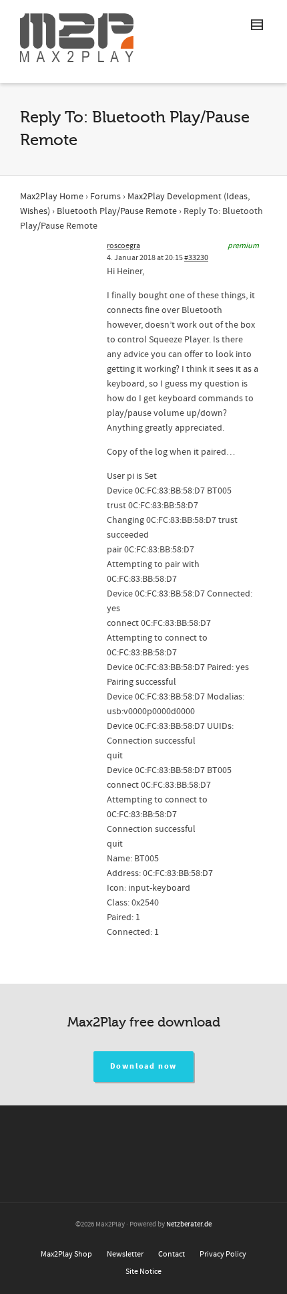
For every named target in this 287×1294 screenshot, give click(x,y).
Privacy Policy (223, 1254)
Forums (105, 197)
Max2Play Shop (66, 1254)
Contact (171, 1254)
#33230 (196, 258)
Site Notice (143, 1272)
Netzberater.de (189, 1224)
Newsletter (125, 1254)
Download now (144, 1066)
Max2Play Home (51, 197)
